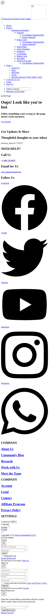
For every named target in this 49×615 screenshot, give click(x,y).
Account (6, 485)
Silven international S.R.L (25, 535)
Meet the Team (11, 473)
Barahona (21, 51)
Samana (20, 33)
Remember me (10, 556)
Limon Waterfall (28, 37)
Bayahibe (21, 58)
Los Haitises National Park (33, 35)
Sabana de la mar (24, 61)
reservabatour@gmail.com (11, 172)
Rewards (7, 461)
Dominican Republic (20, 30)
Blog (13, 70)
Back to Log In (7, 613)
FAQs (13, 75)
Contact (6, 498)
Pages (8, 65)
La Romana (21, 54)
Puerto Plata (22, 47)
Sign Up (9, 84)
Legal (5, 492)
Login (8, 82)
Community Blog (12, 455)
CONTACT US (13, 79)
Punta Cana (21, 40)
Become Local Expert (15, 91)
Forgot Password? (8, 558)
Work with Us (10, 467)
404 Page (15, 72)
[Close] (3, 543)
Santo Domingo (23, 49)
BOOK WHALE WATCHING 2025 (26, 77)
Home (8, 26)
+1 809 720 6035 (8, 160)
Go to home (6, 122)
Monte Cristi (22, 56)
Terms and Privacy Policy (36, 583)
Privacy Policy (11, 510)
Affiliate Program (13, 504)
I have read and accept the (25, 583)
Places (8, 28)
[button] (24, 530)
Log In (26, 588)
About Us (15, 68)
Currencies (5, 522)
